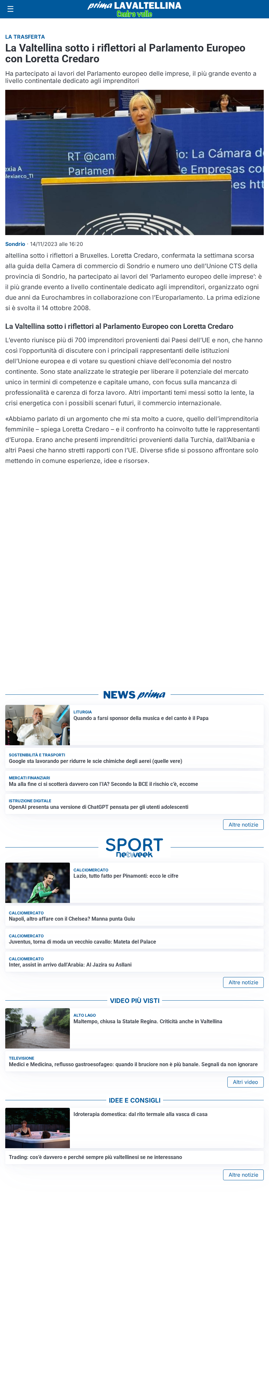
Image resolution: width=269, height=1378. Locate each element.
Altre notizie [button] (243, 824)
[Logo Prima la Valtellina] (134, 9)
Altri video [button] (245, 1082)
